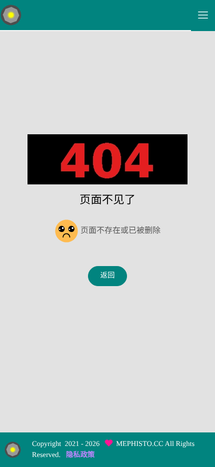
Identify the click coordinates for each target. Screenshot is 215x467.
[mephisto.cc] (95, 15)
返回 (107, 276)
